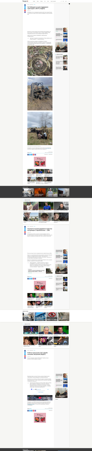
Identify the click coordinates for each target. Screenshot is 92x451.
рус (66, 1)
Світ (44, 1)
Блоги (48, 1)
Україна (41, 1)
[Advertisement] (40, 23)
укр (65, 1)
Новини (34, 1)
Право (38, 1)
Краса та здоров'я (53, 1)
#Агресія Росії (46, 154)
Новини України (31, 4)
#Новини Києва (50, 154)
